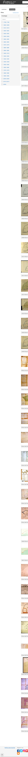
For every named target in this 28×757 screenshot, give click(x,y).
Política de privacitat (10, 747)
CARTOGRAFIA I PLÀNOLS (5, 9)
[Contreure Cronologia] (18, 16)
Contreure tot (16, 12)
